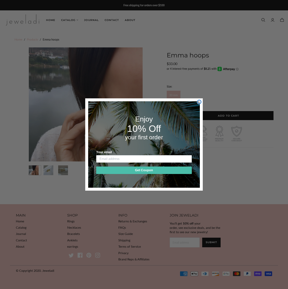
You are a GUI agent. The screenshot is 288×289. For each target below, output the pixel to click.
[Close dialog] (199, 102)
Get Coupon (144, 170)
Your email (104, 152)
